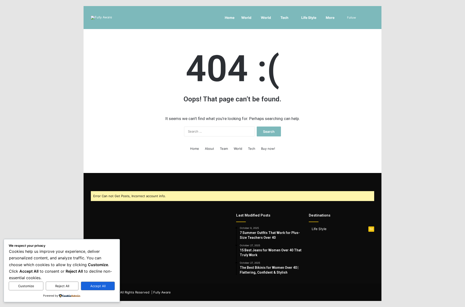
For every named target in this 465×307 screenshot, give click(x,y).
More (330, 17)
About (209, 148)
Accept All (98, 286)
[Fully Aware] (101, 18)
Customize (26, 286)
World (246, 17)
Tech (284, 17)
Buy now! (268, 148)
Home (229, 17)
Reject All (62, 286)
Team (224, 148)
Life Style (308, 17)
